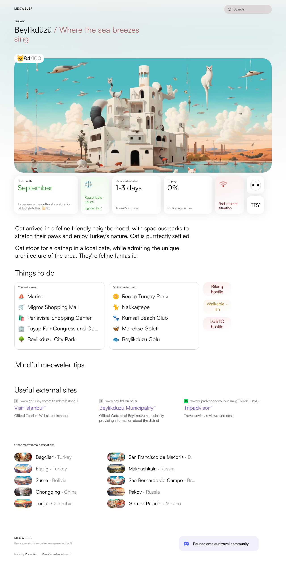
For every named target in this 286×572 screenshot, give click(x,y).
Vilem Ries (31, 554)
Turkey (19, 21)
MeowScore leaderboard (56, 554)
